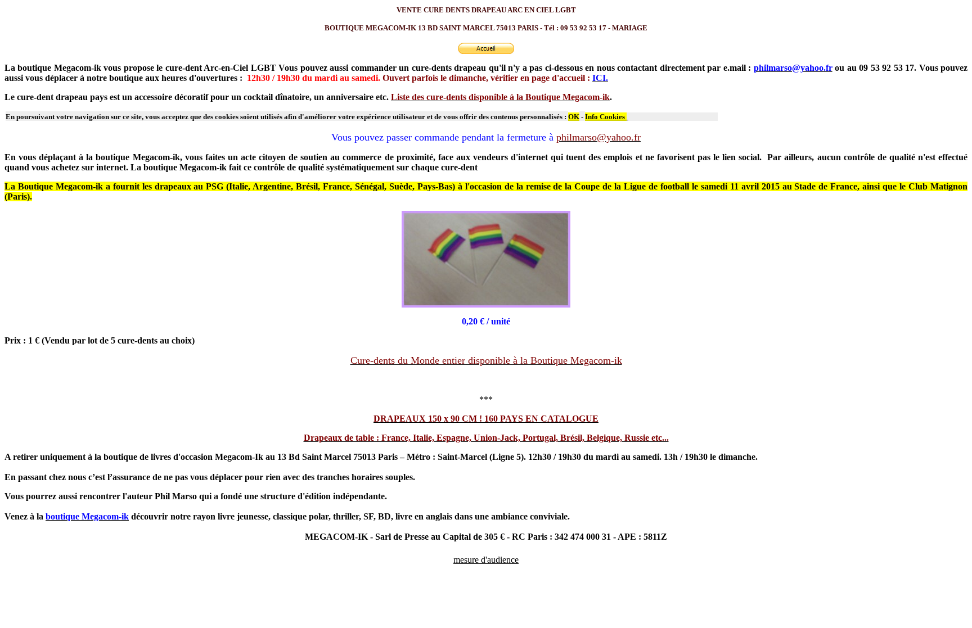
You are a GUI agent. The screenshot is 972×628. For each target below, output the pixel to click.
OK (573, 116)
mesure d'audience (486, 559)
